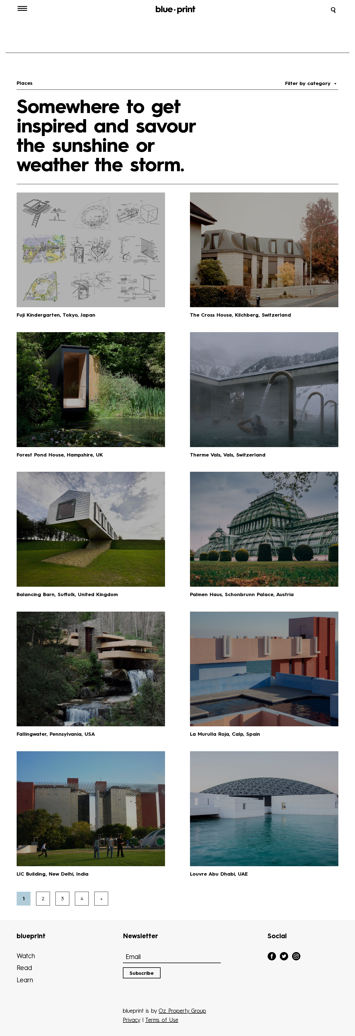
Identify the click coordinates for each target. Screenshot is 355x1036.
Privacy (131, 1020)
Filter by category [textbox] (309, 83)
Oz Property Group (182, 1011)
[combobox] (310, 84)
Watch (26, 956)
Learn (25, 980)
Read (24, 968)
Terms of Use (161, 1020)
